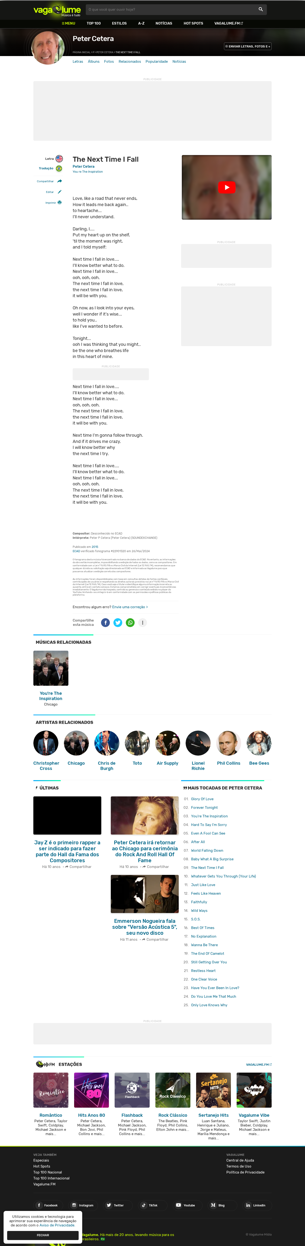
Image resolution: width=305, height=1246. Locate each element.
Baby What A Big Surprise (212, 859)
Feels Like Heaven (206, 893)
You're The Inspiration (209, 816)
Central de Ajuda (240, 1160)
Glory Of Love (202, 799)
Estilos (119, 23)
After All (198, 842)
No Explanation (203, 936)
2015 (95, 547)
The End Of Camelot (207, 953)
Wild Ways (199, 911)
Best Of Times (202, 928)
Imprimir (51, 202)
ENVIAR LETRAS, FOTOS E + (249, 46)
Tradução (46, 168)
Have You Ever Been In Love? (215, 988)
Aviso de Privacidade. (57, 1225)
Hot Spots (193, 23)
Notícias (164, 23)
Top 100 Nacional (47, 1172)
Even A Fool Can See (208, 833)
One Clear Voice (204, 979)
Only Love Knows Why (209, 1005)
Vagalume (57, 10)
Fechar (43, 1235)
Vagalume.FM (227, 23)
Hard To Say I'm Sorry (209, 825)
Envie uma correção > (130, 607)
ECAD (76, 551)
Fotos (109, 61)
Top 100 (94, 23)
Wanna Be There (204, 945)
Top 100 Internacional (51, 1178)
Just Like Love (203, 885)
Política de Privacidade (245, 1172)
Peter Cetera (93, 38)
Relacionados (130, 61)
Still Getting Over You (209, 962)
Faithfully (199, 902)
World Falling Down (207, 850)
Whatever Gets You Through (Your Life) (223, 876)
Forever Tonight (204, 807)
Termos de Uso (238, 1166)
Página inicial (82, 52)
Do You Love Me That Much (213, 996)
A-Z (141, 23)
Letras (78, 61)
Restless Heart (203, 971)
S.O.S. (196, 919)
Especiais (41, 1160)
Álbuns (94, 61)
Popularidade (157, 61)
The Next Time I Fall (207, 868)
